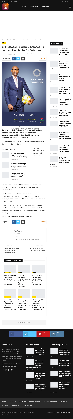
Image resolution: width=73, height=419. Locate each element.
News (24, 7)
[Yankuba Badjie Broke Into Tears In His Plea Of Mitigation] (54, 362)
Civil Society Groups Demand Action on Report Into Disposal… (65, 112)
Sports (64, 401)
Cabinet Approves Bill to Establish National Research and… (60, 78)
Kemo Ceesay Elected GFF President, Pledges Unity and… (59, 65)
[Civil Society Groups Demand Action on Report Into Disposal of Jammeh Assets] (54, 112)
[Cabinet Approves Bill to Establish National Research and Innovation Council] (54, 77)
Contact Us (14, 1)
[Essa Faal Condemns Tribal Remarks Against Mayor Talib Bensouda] (54, 159)
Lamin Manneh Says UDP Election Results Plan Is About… (64, 148)
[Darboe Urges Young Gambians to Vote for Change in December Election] (5, 165)
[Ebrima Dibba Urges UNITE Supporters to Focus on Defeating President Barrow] (10, 293)
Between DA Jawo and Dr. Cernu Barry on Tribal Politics (64, 351)
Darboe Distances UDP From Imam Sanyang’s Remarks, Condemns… (35, 363)
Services (4, 1)
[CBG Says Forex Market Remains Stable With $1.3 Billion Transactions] (54, 373)
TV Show (34, 7)
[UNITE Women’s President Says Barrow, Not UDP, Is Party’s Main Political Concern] (54, 90)
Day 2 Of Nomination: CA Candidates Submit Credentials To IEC (11, 250)
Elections (7, 272)
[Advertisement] (36, 24)
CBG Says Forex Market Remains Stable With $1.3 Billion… (65, 374)
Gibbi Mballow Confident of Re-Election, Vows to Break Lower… (65, 124)
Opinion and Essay (51, 401)
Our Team (15, 405)
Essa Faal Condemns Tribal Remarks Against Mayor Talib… (60, 160)
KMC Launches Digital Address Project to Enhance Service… (60, 386)
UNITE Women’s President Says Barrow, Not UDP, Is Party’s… (64, 90)
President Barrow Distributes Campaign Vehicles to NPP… (18, 175)
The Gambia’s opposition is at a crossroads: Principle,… (40, 387)
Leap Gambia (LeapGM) (63, 412)
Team (8, 1)
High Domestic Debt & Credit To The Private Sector (40, 375)
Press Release (34, 401)
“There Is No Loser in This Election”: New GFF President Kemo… (59, 52)
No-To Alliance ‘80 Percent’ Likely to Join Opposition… (40, 351)
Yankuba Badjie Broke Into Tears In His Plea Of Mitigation (65, 362)
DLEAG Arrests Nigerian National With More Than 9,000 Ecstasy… (60, 136)
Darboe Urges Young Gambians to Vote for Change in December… (19, 165)
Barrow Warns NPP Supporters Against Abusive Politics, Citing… (19, 155)
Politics (45, 7)
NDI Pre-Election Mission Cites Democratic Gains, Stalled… (65, 101)
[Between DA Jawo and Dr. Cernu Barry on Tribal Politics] (54, 351)
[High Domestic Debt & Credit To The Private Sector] (30, 375)
